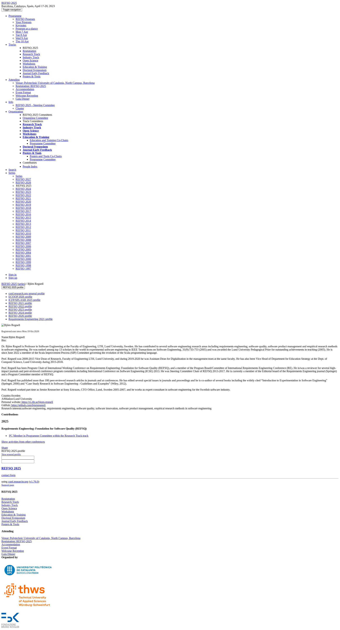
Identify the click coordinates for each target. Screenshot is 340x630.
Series (19, 176)
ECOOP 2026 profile (20, 296)
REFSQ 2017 (23, 211)
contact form (8, 475)
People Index (30, 166)
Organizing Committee (35, 117)
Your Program (23, 22)
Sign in (12, 274)
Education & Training (35, 66)
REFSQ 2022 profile (20, 306)
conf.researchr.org (18, 481)
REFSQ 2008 (23, 239)
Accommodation (25, 89)
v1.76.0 (34, 481)
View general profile (11, 454)
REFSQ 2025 (9, 283)
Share (4, 447)
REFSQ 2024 (23, 188)
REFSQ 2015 (23, 217)
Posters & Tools (31, 76)
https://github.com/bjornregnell (28, 405)
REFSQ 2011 (23, 230)
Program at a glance (27, 28)
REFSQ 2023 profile (20, 309)
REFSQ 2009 (23, 236)
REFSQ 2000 (23, 259)
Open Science (30, 60)
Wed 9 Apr (22, 38)
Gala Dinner (22, 98)
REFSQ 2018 (23, 207)
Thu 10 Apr (22, 41)
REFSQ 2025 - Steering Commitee (35, 105)
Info (10, 101)
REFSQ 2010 (23, 233)
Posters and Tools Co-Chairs (46, 156)
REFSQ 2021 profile (20, 303)
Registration (29, 50)
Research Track (31, 54)
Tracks (12, 44)
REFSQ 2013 (23, 223)
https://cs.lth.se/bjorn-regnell (37, 402)
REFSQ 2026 (23, 182)
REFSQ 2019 (23, 204)
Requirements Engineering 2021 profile (30, 319)
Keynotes (21, 25)
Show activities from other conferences (23, 441)
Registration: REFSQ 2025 (31, 86)
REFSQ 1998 (23, 265)
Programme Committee (43, 143)
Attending (14, 79)
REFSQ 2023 (23, 192)
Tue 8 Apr (21, 35)
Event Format (23, 92)
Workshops (29, 63)
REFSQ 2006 (23, 246)
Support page (7, 485)
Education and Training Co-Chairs (49, 140)
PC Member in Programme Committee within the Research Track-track (48, 435)
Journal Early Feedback (36, 73)
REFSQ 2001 (23, 255)
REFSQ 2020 (23, 201)
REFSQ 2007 (23, 243)
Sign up (12, 277)
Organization (15, 111)
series (21, 283)
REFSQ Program (25, 19)
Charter (20, 108)
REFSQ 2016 (23, 214)
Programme (14, 15)
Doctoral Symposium (34, 70)
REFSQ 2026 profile (20, 315)
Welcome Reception (27, 95)
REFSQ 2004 (23, 252)
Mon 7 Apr (22, 31)
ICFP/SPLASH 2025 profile (24, 299)
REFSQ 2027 (23, 179)
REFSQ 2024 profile (20, 312)
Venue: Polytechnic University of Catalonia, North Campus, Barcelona (55, 82)
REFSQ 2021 (23, 198)
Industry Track (31, 57)
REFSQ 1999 (23, 262)
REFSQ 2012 (23, 227)
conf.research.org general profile (26, 293)
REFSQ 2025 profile (13, 287)
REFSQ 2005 (23, 249)
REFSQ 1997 (23, 268)
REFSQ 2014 (23, 220)
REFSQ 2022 (23, 195)
